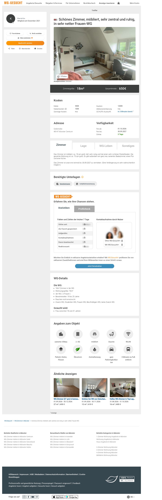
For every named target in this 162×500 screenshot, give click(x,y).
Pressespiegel (47, 483)
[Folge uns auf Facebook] (29, 497)
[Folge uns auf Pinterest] (37, 497)
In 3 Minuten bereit (125, 111)
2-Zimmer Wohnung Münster (106, 447)
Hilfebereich (13, 474)
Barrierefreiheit (72, 474)
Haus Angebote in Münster (106, 442)
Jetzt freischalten (95, 266)
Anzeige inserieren (106, 3)
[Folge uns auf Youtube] (33, 497)
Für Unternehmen (73, 3)
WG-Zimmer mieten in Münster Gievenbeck (19, 442)
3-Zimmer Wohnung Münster (106, 450)
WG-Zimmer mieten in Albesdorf (61, 442)
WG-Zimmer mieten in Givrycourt (62, 445)
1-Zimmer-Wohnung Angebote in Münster (111, 436)
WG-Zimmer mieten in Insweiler (61, 436)
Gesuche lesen (44, 486)
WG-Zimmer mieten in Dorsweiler (62, 447)
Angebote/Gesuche (34, 3)
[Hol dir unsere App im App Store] (58, 497)
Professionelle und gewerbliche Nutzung (24, 483)
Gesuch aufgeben (58, 486)
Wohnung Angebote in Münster (107, 439)
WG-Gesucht (8, 421)
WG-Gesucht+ (113, 258)
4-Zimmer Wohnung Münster (106, 452)
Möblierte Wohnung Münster (106, 455)
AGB (31, 474)
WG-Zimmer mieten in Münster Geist (17, 439)
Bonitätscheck (89, 3)
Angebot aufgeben (29, 486)
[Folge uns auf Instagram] (24, 497)
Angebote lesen (15, 486)
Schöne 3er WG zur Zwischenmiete (95, 399)
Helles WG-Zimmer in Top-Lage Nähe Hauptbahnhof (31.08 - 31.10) (123, 399)
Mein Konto (134, 3)
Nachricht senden (25, 43)
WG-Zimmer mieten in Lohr (60, 439)
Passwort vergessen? (62, 483)
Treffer (94, 10)
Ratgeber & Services (54, 3)
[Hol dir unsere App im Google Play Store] (71, 497)
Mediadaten (39, 474)
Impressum (24, 474)
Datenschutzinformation (55, 474)
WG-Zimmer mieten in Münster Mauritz (18, 445)
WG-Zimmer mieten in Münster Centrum (18, 436)
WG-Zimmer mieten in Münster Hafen (17, 447)
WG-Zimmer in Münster (21, 421)
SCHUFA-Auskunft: (103, 111)
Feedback (76, 483)
